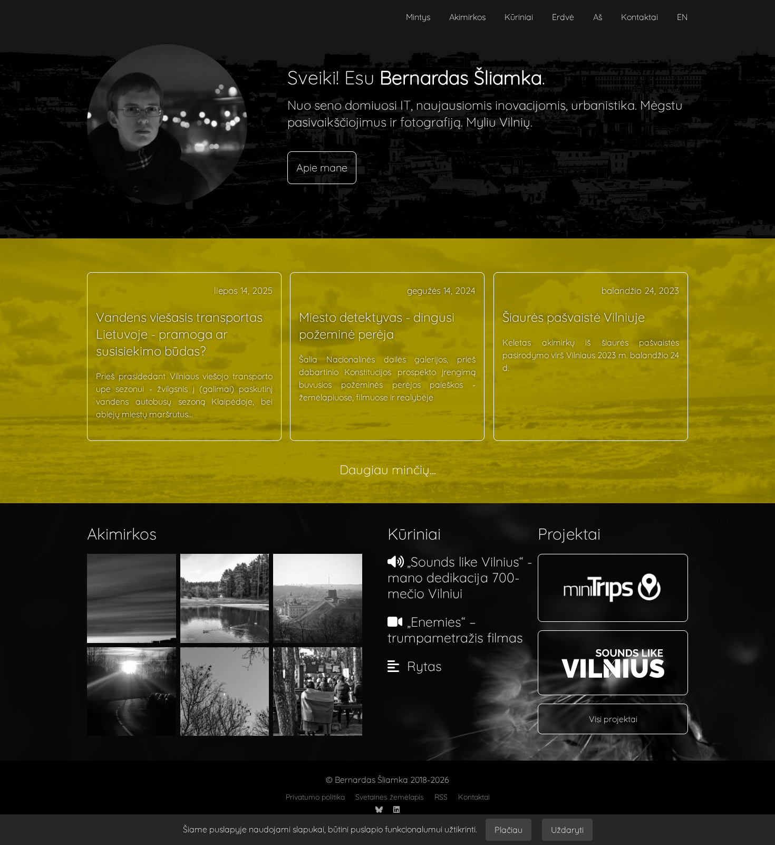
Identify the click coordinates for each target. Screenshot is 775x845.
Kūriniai (519, 17)
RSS (441, 797)
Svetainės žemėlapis (389, 797)
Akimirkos (467, 17)
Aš (597, 17)
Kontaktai (639, 17)
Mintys (418, 17)
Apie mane (321, 167)
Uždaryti (567, 829)
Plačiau (508, 829)
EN (682, 17)
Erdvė (563, 17)
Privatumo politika (315, 797)
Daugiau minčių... (388, 469)
